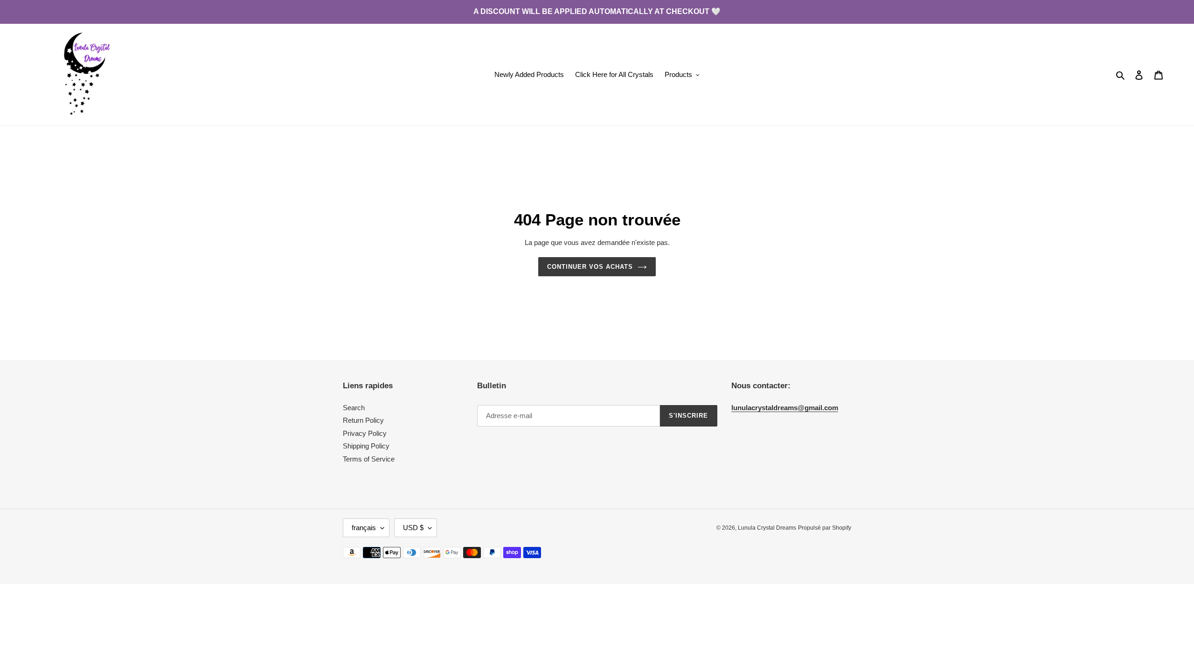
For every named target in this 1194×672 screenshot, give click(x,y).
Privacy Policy (365, 433)
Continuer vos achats (590, 266)
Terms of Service (369, 459)
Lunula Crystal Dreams (767, 528)
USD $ (413, 528)
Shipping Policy (366, 446)
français (364, 528)
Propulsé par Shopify (824, 528)
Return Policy (363, 420)
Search (354, 408)
